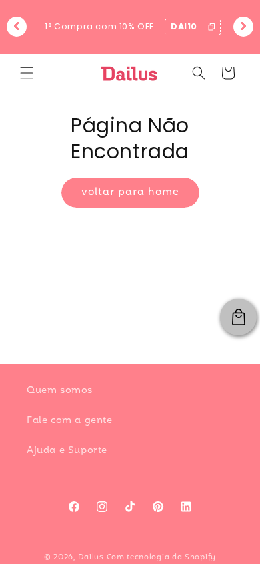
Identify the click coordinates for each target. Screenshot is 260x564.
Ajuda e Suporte (67, 450)
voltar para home (130, 192)
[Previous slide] (17, 27)
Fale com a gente (70, 420)
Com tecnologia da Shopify (162, 557)
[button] (26, 73)
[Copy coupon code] (211, 27)
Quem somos (60, 390)
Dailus (91, 557)
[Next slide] (243, 27)
